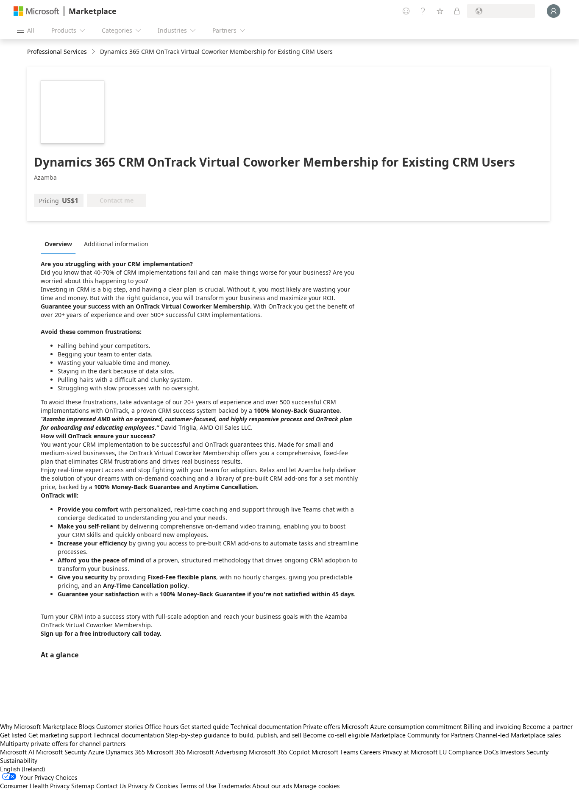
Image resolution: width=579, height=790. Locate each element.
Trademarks (234, 786)
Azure (96, 752)
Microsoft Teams (335, 752)
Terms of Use (198, 786)
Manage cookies (317, 786)
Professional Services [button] (57, 51)
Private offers (321, 726)
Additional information (116, 244)
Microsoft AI (17, 752)
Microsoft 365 (166, 752)
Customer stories (119, 726)
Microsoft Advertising (217, 752)
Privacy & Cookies (153, 786)
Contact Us (111, 786)
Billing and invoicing (492, 726)
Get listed (13, 735)
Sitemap (83, 786)
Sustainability (18, 760)
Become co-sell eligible (336, 735)
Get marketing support (60, 735)
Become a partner (548, 726)
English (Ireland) (22, 769)
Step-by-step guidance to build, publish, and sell (233, 735)
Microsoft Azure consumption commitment (403, 726)
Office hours (161, 726)
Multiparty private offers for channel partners (62, 743)
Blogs (87, 726)
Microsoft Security (61, 752)
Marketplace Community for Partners (422, 735)
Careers (370, 752)
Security (537, 752)
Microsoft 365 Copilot (279, 752)
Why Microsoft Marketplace (38, 726)
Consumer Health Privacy (35, 786)
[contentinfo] (94, 52)
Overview (58, 244)
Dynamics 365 (125, 752)
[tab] (60, 243)
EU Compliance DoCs (468, 752)
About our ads (272, 786)
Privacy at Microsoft (409, 752)
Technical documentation (266, 726)
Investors (512, 752)
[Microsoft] (36, 11)
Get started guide (204, 726)
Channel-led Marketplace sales (518, 735)
